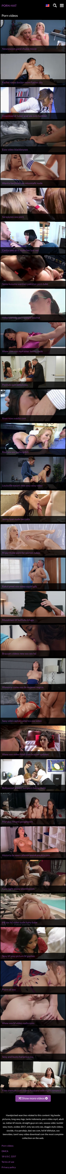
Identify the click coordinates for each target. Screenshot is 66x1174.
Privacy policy (9, 1167)
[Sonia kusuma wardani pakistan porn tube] (33, 286)
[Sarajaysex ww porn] (33, 219)
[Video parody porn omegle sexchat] (33, 320)
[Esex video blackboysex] (33, 152)
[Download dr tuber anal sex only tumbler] (33, 119)
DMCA (5, 1151)
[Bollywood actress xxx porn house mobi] (33, 790)
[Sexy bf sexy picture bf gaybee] (33, 959)
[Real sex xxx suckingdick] (33, 454)
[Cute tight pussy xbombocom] (33, 891)
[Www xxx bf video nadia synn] (33, 1026)
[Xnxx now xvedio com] (33, 421)
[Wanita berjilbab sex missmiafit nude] (33, 186)
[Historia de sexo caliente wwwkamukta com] (33, 858)
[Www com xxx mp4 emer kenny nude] (33, 354)
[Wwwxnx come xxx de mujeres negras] (33, 690)
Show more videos (33, 1098)
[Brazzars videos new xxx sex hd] (33, 656)
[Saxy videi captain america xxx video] (33, 723)
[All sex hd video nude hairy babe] (33, 925)
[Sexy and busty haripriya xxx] (33, 1059)
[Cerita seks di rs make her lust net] (33, 253)
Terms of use (8, 1161)
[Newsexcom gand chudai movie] (33, 51)
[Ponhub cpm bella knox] (33, 387)
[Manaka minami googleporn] (33, 824)
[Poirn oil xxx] (33, 992)
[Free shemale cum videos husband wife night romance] (33, 1093)
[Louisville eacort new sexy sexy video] (33, 488)
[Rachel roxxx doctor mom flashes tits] (33, 85)
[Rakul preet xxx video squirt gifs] (33, 589)
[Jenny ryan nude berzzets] (33, 522)
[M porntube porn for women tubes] (33, 555)
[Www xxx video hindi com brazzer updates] (33, 757)
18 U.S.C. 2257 (9, 1156)
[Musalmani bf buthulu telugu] (33, 623)
